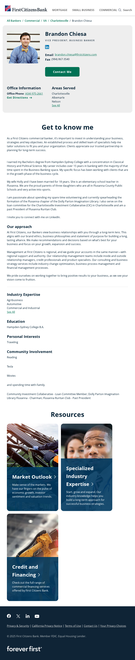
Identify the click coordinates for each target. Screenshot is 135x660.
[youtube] (37, 617)
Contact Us (90, 626)
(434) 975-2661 (34, 93)
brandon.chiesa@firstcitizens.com (76, 54)
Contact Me (66, 72)
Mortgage (59, 10)
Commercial (108, 10)
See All (56, 105)
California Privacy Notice (47, 626)
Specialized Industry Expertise (80, 476)
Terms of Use (73, 626)
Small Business (83, 10)
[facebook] (9, 616)
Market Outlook (32, 476)
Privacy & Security (18, 626)
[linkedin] (47, 48)
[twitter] (18, 616)
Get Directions (19, 97)
